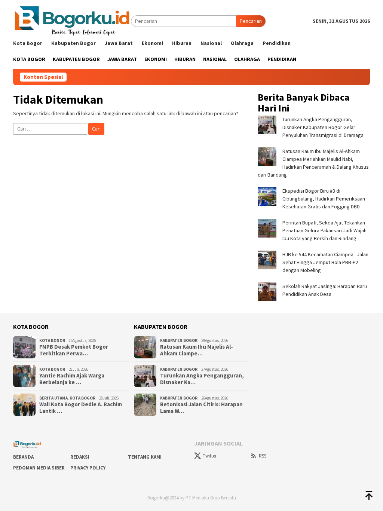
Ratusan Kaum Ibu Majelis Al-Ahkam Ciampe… (196, 350)
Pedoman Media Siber (39, 468)
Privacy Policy (87, 468)
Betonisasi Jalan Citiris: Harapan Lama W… (201, 407)
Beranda (23, 457)
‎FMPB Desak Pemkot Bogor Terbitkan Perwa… (73, 350)
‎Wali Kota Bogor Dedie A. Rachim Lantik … (80, 407)
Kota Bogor (52, 340)
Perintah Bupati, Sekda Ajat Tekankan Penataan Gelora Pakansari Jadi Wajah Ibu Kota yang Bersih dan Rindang (324, 230)
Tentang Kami (145, 457)
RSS (262, 456)
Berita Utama (53, 398)
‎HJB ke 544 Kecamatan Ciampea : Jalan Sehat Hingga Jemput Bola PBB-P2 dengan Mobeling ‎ (325, 262)
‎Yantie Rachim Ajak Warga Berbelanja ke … (71, 379)
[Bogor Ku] (72, 20)
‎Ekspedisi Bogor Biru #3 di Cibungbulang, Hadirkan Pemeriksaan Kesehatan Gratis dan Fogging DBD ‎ (323, 198)
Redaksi (79, 457)
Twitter (210, 456)
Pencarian (251, 21)
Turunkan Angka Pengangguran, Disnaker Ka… (202, 379)
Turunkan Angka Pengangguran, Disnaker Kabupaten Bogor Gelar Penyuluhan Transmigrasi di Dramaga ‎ (324, 127)
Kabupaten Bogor (178, 340)
